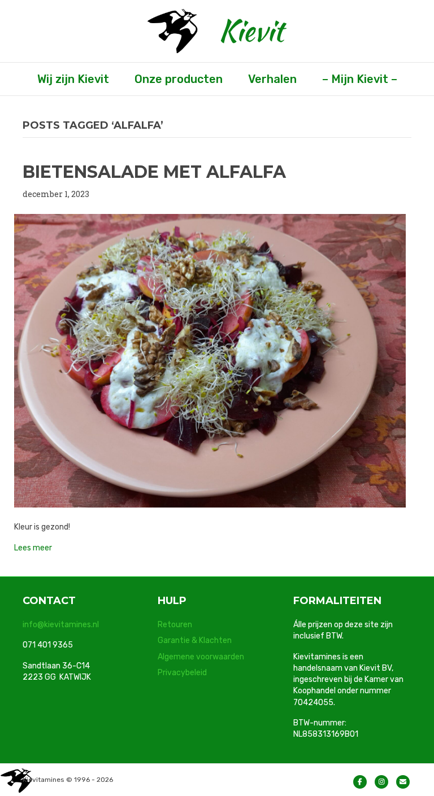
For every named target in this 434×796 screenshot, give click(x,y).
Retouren (175, 624)
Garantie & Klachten (195, 640)
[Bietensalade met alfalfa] (210, 360)
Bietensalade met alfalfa (154, 171)
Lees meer (33, 548)
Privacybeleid (182, 672)
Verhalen (272, 79)
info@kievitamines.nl (61, 624)
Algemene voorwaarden (201, 657)
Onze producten (178, 79)
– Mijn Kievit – (359, 79)
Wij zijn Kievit (73, 79)
